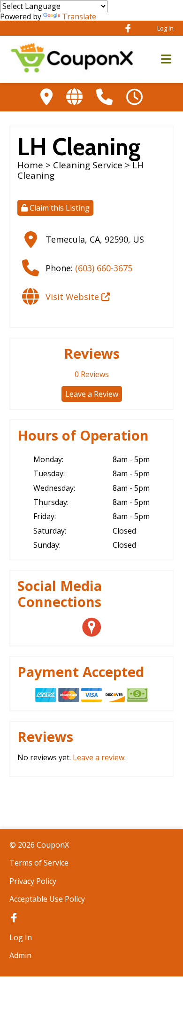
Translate (79, 16)
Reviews (92, 374)
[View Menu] (166, 59)
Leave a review (98, 757)
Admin (20, 955)
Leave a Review (91, 394)
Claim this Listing (59, 208)
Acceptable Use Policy (47, 899)
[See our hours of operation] (134, 97)
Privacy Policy (32, 881)
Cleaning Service (87, 165)
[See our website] (74, 97)
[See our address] (46, 97)
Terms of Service (39, 863)
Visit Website (73, 296)
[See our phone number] (104, 97)
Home (30, 165)
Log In (165, 28)
